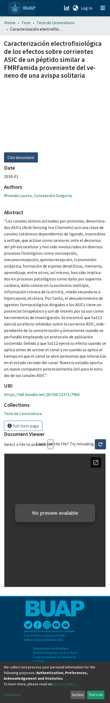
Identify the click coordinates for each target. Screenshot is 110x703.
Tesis (26, 22)
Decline (78, 694)
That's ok (95, 694)
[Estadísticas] (67, 8)
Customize (12, 694)
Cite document (20, 157)
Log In (87, 8)
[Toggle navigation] (103, 8)
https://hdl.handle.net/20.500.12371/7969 (42, 394)
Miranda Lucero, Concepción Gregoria (38, 195)
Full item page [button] (25, 425)
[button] (75, 8)
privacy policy (65, 684)
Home (9, 22)
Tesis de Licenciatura (55, 22)
